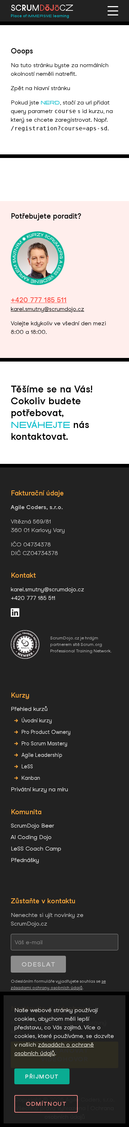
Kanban (31, 778)
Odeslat (38, 964)
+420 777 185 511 (39, 300)
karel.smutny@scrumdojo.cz (47, 309)
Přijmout (42, 1076)
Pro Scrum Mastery (44, 743)
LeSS (27, 766)
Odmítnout (46, 1103)
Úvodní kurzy (37, 720)
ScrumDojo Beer (32, 825)
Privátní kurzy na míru (39, 789)
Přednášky (25, 860)
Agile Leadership (42, 755)
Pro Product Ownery (46, 732)
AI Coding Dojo (31, 837)
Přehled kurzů (29, 708)
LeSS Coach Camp (36, 848)
